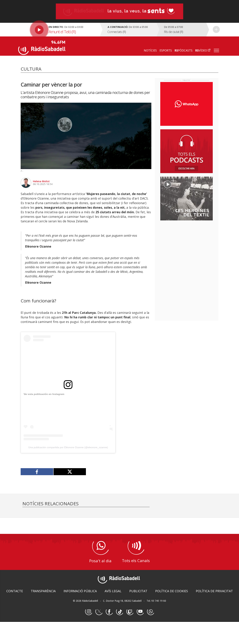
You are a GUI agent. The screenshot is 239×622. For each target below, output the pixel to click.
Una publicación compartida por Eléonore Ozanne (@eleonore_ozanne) (68, 447)
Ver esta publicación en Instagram (44, 394)
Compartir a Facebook (37, 471)
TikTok (119, 612)
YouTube (140, 612)
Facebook (109, 612)
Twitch (130, 612)
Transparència (43, 591)
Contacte (14, 591)
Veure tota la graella (216, 29)
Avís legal (113, 591)
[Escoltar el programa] (59, 29)
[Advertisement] (186, 246)
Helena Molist (41, 181)
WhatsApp (150, 612)
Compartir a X (69, 471)
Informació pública (80, 591)
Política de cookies (171, 591)
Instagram (89, 612)
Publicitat (138, 591)
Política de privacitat (214, 591)
